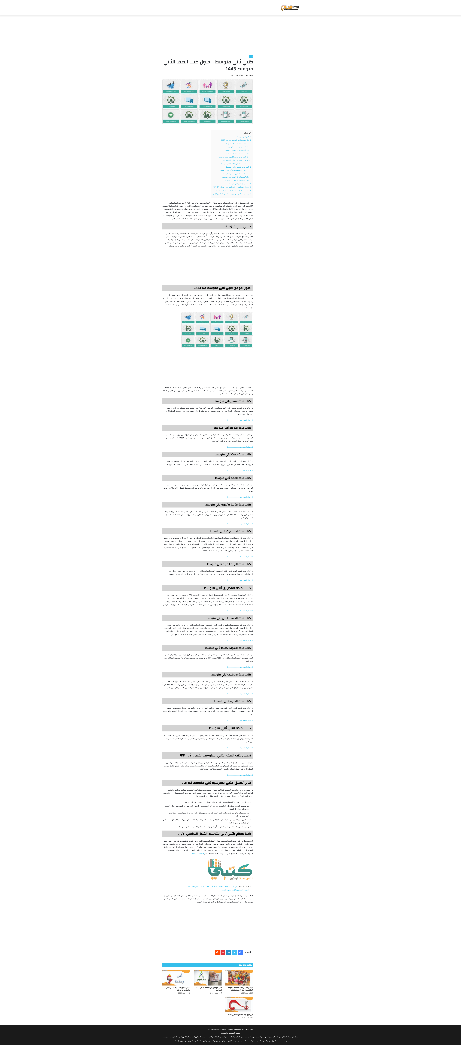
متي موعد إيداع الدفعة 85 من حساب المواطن (208, 989)
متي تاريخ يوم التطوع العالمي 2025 (240, 1014)
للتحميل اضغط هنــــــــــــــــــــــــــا (240, 420)
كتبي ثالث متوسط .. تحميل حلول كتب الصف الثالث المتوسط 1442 (212, 886)
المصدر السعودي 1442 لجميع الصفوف (234, 890)
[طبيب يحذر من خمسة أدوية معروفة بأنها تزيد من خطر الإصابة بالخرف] (239, 978)
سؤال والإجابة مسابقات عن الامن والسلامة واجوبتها (178, 989)
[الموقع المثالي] (289, 8)
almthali (249, 75)
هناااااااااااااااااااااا (198, 853)
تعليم (251, 56)
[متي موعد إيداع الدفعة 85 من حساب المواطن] (208, 978)
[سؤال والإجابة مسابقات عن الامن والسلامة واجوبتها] (176, 978)
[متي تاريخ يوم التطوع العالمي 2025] (239, 1004)
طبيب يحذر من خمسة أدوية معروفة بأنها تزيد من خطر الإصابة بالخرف (240, 989)
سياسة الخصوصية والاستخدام (230, 1033)
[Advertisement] (230, 34)
